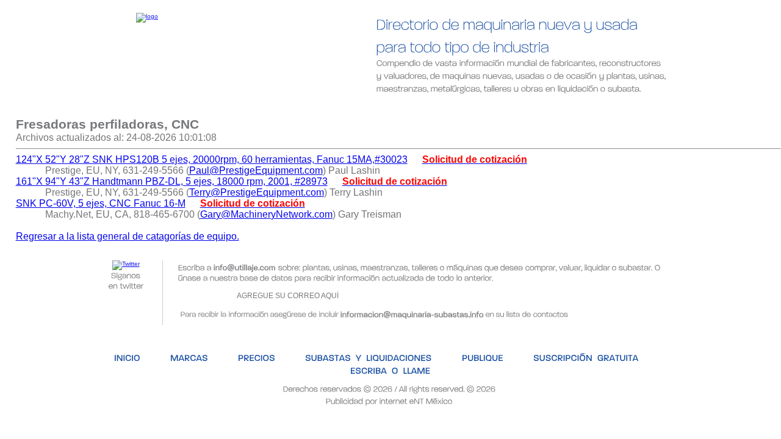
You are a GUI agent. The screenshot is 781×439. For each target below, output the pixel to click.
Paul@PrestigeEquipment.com (256, 170)
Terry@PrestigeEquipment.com (256, 192)
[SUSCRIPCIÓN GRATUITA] (545, 108)
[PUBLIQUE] (443, 108)
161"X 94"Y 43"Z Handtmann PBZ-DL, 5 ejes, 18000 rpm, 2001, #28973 (172, 181)
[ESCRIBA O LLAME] (665, 108)
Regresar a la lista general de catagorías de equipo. (127, 236)
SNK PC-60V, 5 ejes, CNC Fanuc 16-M (100, 203)
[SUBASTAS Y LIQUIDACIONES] (332, 108)
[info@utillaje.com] (245, 267)
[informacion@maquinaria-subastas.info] (412, 313)
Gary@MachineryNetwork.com (266, 214)
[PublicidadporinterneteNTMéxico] (389, 400)
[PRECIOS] (222, 108)
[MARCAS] (154, 108)
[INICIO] (91, 108)
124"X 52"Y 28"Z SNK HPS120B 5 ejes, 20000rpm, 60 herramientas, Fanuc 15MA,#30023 (212, 159)
